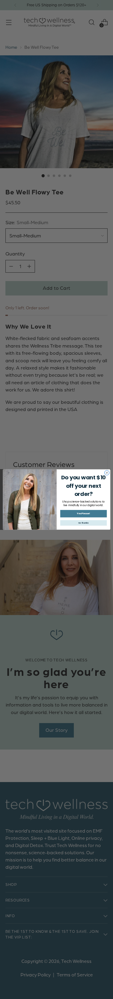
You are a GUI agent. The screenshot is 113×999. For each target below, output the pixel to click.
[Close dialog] (106, 472)
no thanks (83, 523)
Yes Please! (83, 513)
